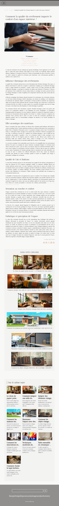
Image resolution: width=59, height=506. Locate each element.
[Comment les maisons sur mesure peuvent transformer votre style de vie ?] (29, 319)
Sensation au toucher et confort (29, 64)
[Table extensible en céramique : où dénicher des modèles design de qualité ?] (45, 436)
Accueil (6, 10)
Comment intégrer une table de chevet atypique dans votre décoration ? (29, 290)
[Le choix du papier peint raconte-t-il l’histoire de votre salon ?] (32, 262)
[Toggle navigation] (4, 3)
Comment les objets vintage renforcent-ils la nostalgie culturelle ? (31, 368)
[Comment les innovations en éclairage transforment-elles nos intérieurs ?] (14, 436)
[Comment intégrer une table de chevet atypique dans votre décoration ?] (29, 281)
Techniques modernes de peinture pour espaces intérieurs (29, 446)
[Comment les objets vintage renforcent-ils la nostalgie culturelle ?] (31, 359)
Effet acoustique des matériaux (29, 60)
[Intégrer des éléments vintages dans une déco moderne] (35, 300)
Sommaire (30, 56)
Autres (47, 496)
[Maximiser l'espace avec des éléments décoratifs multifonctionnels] (31, 340)
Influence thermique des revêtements (29, 58)
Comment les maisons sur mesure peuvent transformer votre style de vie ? (29, 329)
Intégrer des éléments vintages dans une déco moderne (35, 309)
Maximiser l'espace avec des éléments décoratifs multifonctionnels (31, 349)
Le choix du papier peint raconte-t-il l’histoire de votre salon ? (32, 271)
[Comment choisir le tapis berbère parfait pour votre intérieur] (14, 460)
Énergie (12, 496)
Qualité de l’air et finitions (29, 62)
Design (11, 10)
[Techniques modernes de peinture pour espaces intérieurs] (30, 436)
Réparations (24, 496)
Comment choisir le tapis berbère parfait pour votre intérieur (14, 469)
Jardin (42, 496)
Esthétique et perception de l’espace (29, 65)
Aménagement (34, 496)
